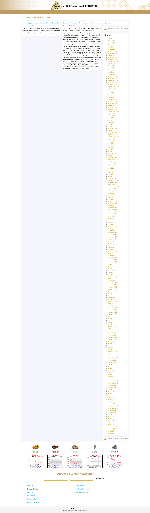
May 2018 (111, 245)
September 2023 (113, 112)
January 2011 (112, 429)
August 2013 (112, 364)
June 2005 (111, 433)
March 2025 (112, 74)
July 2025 (111, 66)
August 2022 (112, 139)
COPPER (55, 452)
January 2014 (112, 354)
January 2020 (112, 203)
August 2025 (112, 64)
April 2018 (111, 247)
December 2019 (113, 205)
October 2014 (112, 335)
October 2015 (112, 310)
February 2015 (112, 327)
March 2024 (112, 99)
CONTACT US (137, 12)
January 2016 (112, 304)
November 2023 (113, 107)
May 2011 (111, 420)
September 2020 (113, 187)
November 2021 (113, 157)
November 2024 (113, 82)
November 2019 (113, 208)
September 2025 (113, 61)
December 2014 (113, 331)
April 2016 (111, 297)
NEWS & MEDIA (118, 12)
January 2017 (112, 279)
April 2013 (111, 372)
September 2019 (113, 212)
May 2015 (111, 320)
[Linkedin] (76, 508)
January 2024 (112, 103)
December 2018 (113, 230)
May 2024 (111, 95)
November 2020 (113, 182)
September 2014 (113, 337)
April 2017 (111, 272)
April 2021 (111, 172)
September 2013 (113, 362)
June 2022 (111, 143)
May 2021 (111, 170)
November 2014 (113, 333)
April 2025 (111, 72)
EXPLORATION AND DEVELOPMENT (52, 12)
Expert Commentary (33, 502)
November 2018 (113, 233)
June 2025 (111, 68)
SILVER (114, 452)
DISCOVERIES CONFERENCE (31, 12)
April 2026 (111, 47)
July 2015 (111, 316)
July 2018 (111, 241)
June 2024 (111, 93)
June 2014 (111, 343)
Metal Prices (80, 485)
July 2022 (111, 141)
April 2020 (111, 197)
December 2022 (113, 130)
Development (31, 495)
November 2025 (113, 57)
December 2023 (113, 105)
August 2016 (112, 289)
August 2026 (112, 38)
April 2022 (111, 147)
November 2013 (113, 358)
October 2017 (112, 260)
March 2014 (111, 349)
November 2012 (113, 383)
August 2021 (112, 164)
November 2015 (113, 308)
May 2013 (111, 370)
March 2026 (112, 49)
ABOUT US (18, 12)
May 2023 (111, 120)
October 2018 (112, 235)
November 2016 (113, 283)
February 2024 (112, 101)
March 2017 (111, 274)
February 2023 (112, 126)
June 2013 (111, 368)
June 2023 (111, 118)
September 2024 (113, 86)
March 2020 (112, 199)
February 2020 (112, 201)
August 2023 (112, 114)
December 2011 (113, 406)
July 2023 (111, 116)
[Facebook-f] (71, 508)
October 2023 (112, 109)
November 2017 (113, 258)
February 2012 (112, 402)
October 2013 (112, 360)
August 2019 (112, 214)
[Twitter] (74, 508)
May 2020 (111, 195)
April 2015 (111, 322)
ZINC (75, 452)
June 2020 (111, 193)
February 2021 (112, 176)
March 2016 (111, 299)
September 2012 (113, 387)
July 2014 (111, 341)
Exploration (31, 492)
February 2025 (112, 76)
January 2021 (112, 178)
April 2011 (111, 423)
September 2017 (113, 262)
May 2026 (111, 45)
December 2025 (113, 55)
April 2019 (111, 222)
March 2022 (112, 149)
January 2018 (112, 253)
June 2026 (111, 43)
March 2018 (111, 249)
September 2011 (113, 412)
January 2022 (112, 153)
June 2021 (111, 168)
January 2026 (112, 53)
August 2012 (112, 389)
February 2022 (112, 151)
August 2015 (112, 314)
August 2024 (112, 89)
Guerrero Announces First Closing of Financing (80, 23)
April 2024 (111, 97)
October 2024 (112, 84)
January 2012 (112, 404)
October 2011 (112, 410)
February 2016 (112, 301)
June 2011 (111, 418)
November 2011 (113, 408)
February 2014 (112, 352)
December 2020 (113, 180)
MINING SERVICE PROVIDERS (103, 12)
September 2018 (113, 237)
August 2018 (112, 239)
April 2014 (111, 347)
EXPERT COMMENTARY (85, 12)
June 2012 (111, 393)
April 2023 (111, 122)
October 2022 (112, 134)
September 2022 (113, 137)
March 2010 (111, 431)
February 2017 (112, 276)
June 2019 (111, 218)
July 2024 (111, 91)
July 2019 (111, 216)
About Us (30, 485)
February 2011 (112, 427)
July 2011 (111, 416)
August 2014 (112, 339)
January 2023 (112, 128)
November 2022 (113, 132)
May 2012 (111, 395)
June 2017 (111, 268)
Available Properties (82, 489)
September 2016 (113, 287)
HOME (10, 12)
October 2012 (112, 385)
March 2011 (111, 425)
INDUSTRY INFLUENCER (118, 29)
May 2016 (111, 295)
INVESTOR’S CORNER (70, 12)
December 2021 (113, 155)
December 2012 (113, 381)
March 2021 (111, 174)
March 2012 (111, 400)
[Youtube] (78, 508)
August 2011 (112, 414)
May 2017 (111, 270)
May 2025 (111, 70)
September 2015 (113, 312)
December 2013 (113, 356)
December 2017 (113, 256)
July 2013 (111, 366)
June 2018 (111, 243)
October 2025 (112, 59)
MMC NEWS (128, 12)
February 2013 (112, 377)
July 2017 (111, 266)
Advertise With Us (82, 492)
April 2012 (111, 397)
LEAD (94, 452)
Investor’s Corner (33, 499)
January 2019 (112, 228)
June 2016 (111, 293)
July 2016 (111, 291)
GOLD (35, 452)
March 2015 (111, 324)
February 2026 (112, 51)
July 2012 (111, 391)
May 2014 (111, 345)
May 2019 (111, 220)
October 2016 (112, 285)
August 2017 (112, 264)
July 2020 (111, 191)
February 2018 (112, 251)
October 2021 (112, 160)
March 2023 (112, 124)
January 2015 (112, 329)
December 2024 (113, 80)
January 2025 (112, 78)
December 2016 (113, 281)
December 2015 (113, 306)
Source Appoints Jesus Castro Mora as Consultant (41, 23)
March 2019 (111, 224)
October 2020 (112, 185)
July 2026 (111, 41)
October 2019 (112, 210)
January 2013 (112, 379)
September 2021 (113, 162)
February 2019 (112, 226)
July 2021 (111, 166)
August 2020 (112, 189)
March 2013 (111, 375)
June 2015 (111, 318)
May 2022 (111, 145)
